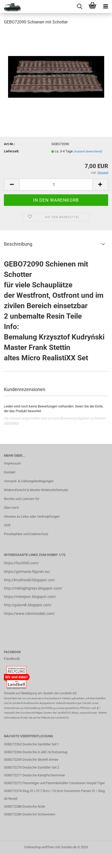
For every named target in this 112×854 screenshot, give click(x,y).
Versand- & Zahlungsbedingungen (29, 481)
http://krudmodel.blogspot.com (29, 580)
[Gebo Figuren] (10, 6)
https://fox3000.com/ (21, 563)
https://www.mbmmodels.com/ (29, 613)
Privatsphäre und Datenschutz (26, 534)
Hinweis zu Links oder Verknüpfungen (32, 516)
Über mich (11, 508)
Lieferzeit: (11, 151)
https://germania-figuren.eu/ (27, 572)
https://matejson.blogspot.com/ (30, 597)
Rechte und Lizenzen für (21, 499)
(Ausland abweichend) (87, 151)
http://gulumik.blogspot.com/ (28, 605)
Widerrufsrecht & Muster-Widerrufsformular (36, 490)
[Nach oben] (97, 846)
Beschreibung (18, 244)
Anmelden (11, 423)
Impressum (12, 463)
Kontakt (9, 472)
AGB (7, 525)
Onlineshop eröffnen (39, 847)
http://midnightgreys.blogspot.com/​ (33, 588)
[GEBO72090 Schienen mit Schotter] (56, 69)
